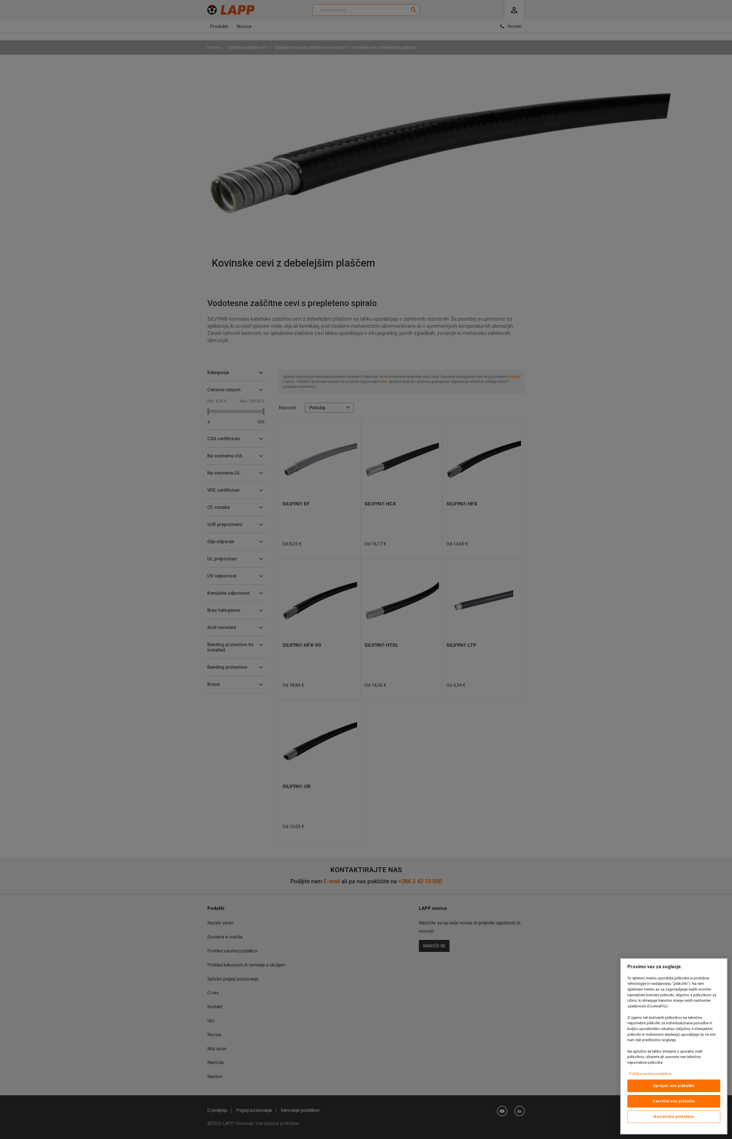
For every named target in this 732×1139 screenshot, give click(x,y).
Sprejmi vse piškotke (673, 1086)
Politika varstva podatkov (650, 1073)
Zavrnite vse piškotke (674, 1101)
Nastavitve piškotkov (673, 1116)
